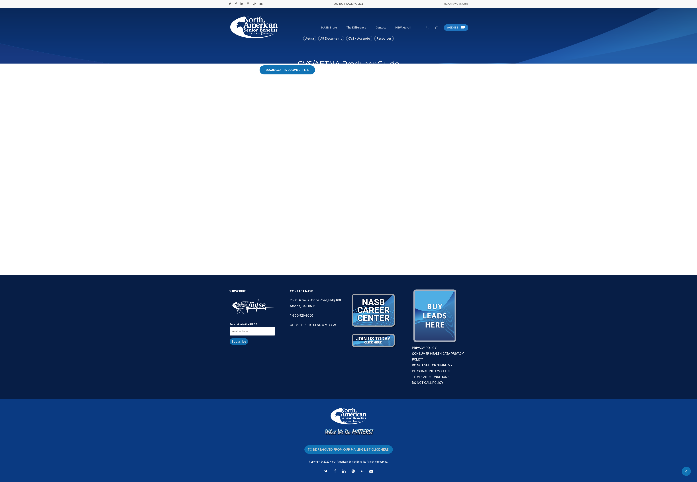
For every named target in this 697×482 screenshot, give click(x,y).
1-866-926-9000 (301, 315)
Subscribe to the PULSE (243, 324)
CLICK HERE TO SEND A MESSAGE (314, 325)
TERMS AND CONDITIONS (430, 377)
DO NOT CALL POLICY (348, 3)
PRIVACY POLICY (424, 348)
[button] (456, 28)
